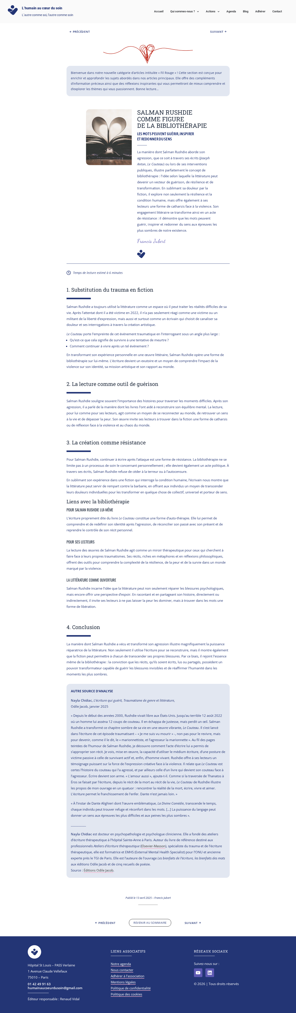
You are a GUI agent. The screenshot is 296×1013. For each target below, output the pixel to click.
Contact (277, 11)
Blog (245, 11)
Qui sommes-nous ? (182, 11)
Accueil (158, 11)
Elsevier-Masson (153, 846)
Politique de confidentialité (131, 988)
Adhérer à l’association (127, 976)
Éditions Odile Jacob (98, 870)
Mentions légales (123, 982)
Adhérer (260, 11)
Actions (210, 11)
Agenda (231, 11)
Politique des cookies (126, 994)
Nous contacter (122, 970)
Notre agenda (121, 964)
